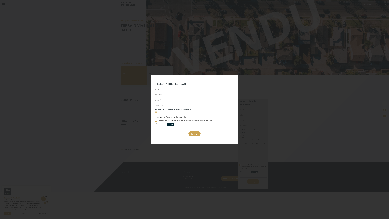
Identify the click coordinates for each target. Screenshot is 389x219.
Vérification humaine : (161, 124)
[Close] (236, 77)
